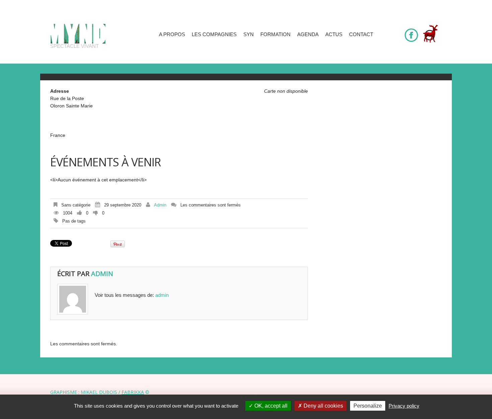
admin (160, 204)
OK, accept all (270, 406)
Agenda (308, 34)
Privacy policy (404, 406)
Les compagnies (214, 34)
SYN (248, 34)
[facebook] (411, 32)
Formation (275, 34)
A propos (172, 34)
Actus (333, 34)
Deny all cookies (322, 406)
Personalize (367, 406)
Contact (361, 34)
